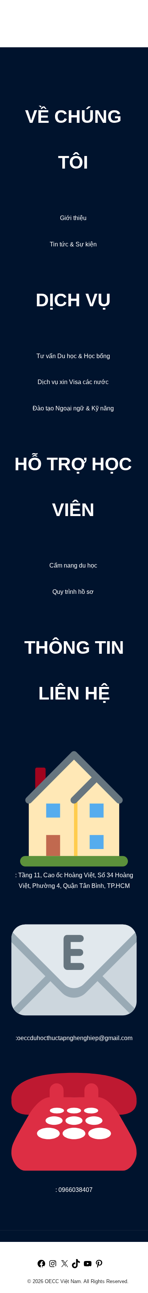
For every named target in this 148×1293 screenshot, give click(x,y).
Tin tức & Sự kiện (73, 244)
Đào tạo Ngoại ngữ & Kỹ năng (73, 408)
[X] (64, 1266)
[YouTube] (87, 1266)
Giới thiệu (73, 218)
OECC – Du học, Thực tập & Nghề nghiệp (52, 18)
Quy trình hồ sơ (73, 592)
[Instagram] (52, 1266)
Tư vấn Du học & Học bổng (73, 356)
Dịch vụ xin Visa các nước (73, 382)
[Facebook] (41, 1266)
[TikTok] (75, 1266)
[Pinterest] (99, 1266)
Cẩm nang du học (73, 565)
